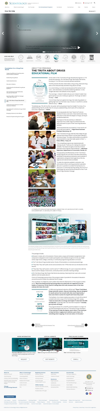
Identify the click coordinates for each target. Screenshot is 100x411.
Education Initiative (11, 84)
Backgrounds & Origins (25, 380)
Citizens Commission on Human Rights (51, 403)
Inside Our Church (8, 374)
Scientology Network (22, 400)
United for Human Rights (24, 403)
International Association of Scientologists (27, 402)
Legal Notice (93, 407)
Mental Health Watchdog (71, 387)
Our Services (70, 7)
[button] (44, 51)
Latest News (53, 374)
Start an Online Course (86, 400)
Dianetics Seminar (39, 374)
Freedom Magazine (41, 402)
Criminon (65, 402)
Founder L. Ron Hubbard (25, 374)
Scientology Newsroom (53, 400)
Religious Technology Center (74, 400)
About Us (7, 7)
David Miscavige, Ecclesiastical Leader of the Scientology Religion (10, 382)
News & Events (55, 372)
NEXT (83, 324)
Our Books (59, 7)
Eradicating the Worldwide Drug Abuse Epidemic (16, 88)
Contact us (79, 3)
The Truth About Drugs (71, 382)
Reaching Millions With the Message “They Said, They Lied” (45, 326)
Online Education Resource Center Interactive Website (76, 326)
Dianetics (14, 400)
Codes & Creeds (23, 382)
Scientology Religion (33, 400)
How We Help (10, 11)
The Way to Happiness (71, 374)
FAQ (79, 7)
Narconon (71, 402)
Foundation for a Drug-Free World (14, 68)
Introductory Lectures (55, 385)
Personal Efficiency (39, 376)
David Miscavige (63, 400)
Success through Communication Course (40, 381)
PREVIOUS (37, 324)
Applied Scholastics (79, 402)
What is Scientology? (19, 7)
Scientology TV (87, 3)
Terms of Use (87, 407)
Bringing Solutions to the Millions (14, 113)
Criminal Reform (69, 378)
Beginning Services (40, 372)
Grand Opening (7, 376)
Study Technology (70, 376)
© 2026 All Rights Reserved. (15, 407)
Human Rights (69, 385)
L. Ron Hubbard (7, 400)
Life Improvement (39, 378)
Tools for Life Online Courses (41, 386)
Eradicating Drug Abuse (12, 77)
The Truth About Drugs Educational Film (15, 101)
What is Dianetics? (24, 378)
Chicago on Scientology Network (10, 387)
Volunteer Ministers (70, 389)
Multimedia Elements (12, 80)
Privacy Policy (75, 407)
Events (86, 7)
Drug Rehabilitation (70, 380)
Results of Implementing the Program (15, 116)
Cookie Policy (81, 407)
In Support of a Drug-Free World (10, 403)
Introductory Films (55, 387)
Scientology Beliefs (24, 376)
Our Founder (31, 7)
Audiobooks (53, 383)
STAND (48, 402)
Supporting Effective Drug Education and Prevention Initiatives (15, 74)
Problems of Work (39, 388)
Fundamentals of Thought (41, 390)
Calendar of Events (55, 376)
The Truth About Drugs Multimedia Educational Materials (15, 92)
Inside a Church (23, 385)
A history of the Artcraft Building (11, 378)
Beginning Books (54, 380)
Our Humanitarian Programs (45, 7)
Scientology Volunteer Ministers (10, 402)
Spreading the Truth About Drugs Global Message (16, 109)
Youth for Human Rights (36, 403)
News (93, 7)
